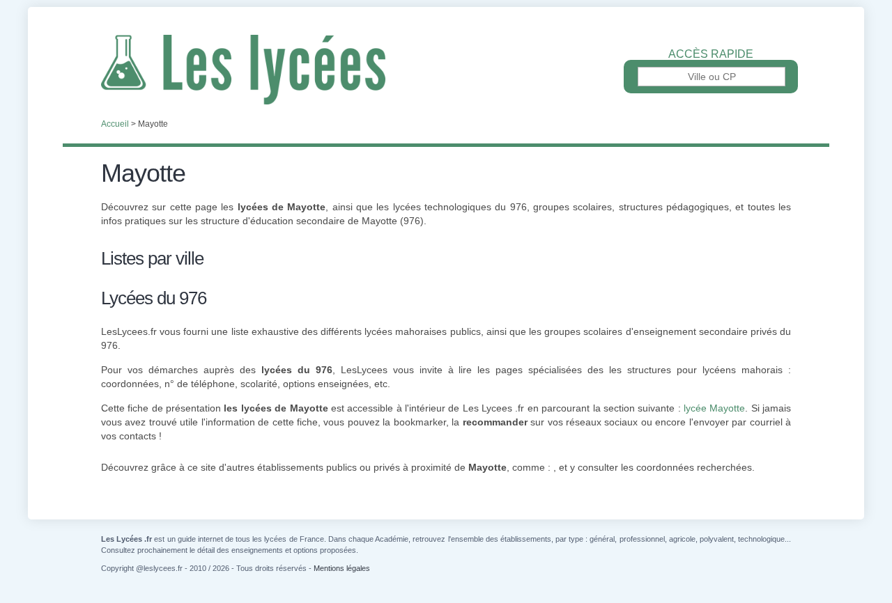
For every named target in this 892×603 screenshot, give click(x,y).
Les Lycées (446, 69)
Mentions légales (342, 568)
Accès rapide (710, 54)
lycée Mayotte (714, 408)
